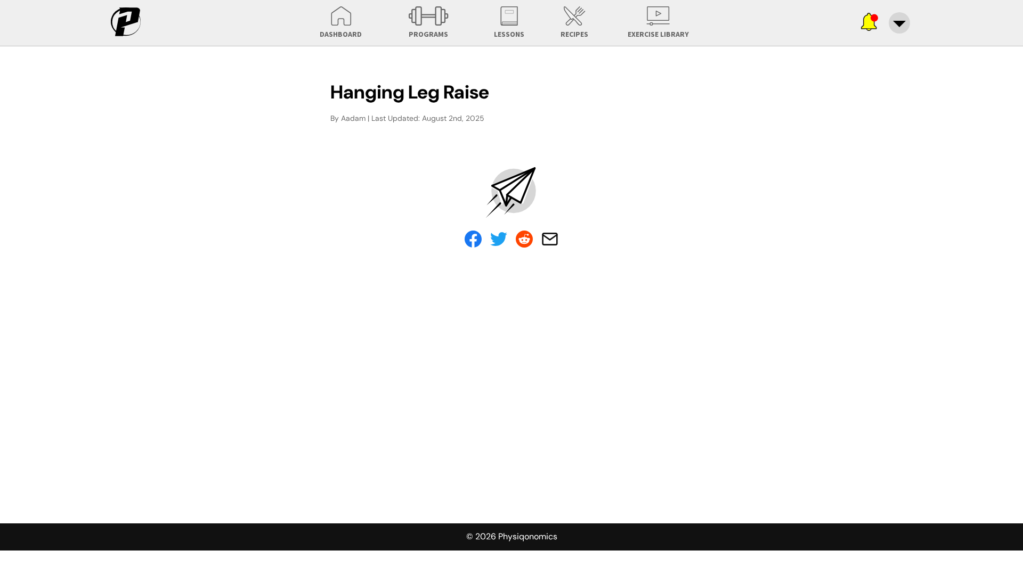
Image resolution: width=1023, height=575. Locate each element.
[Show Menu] (899, 23)
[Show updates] (869, 23)
